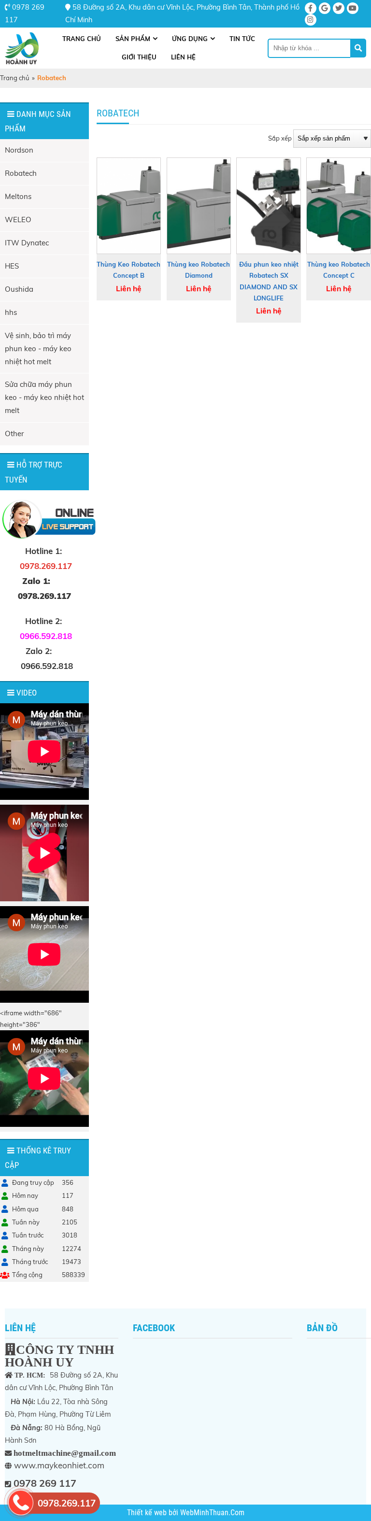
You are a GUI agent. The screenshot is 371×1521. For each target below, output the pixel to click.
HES (12, 265)
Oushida (19, 289)
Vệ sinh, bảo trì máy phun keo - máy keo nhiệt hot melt (38, 348)
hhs (11, 312)
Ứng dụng (190, 39)
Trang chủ (81, 39)
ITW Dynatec (27, 242)
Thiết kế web (148, 1512)
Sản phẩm (132, 39)
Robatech (21, 173)
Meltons (18, 196)
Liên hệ (183, 57)
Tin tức (242, 39)
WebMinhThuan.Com (212, 1512)
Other (14, 433)
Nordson (19, 150)
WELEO (18, 219)
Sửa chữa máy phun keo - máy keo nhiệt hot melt (44, 397)
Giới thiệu (139, 57)
